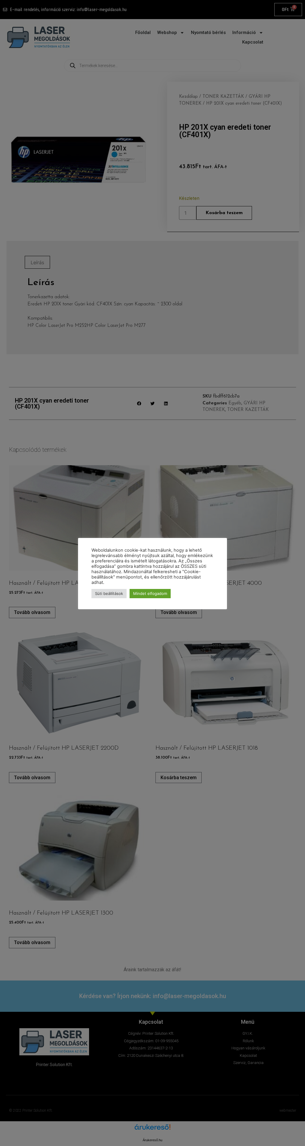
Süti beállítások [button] (109, 593)
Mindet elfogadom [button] (150, 593)
